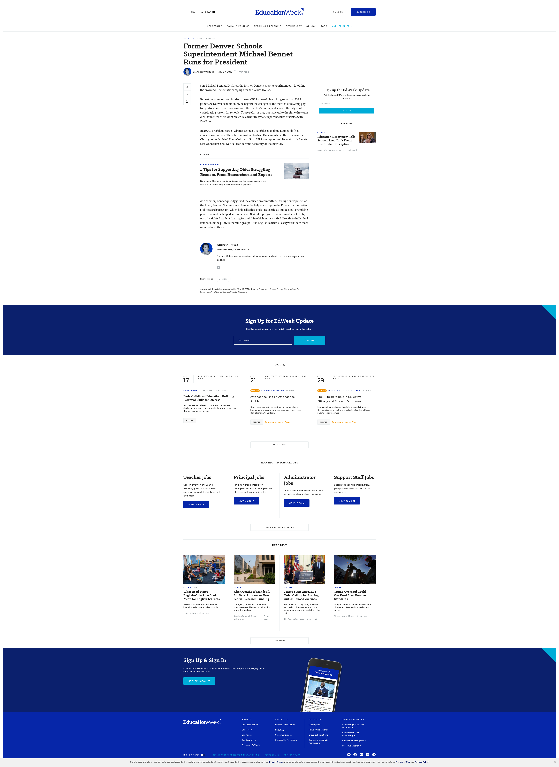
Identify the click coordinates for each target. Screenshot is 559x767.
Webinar (290, 391)
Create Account (199, 681)
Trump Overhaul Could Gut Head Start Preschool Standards (351, 595)
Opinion (311, 26)
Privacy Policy (292, 755)
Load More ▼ (279, 641)
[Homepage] (279, 12)
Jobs (324, 26)
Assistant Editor (224, 250)
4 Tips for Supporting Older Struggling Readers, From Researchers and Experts (236, 172)
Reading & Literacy (210, 164)
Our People (247, 735)
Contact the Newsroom (286, 740)
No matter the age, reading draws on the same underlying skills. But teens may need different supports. (233, 183)
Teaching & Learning (267, 26)
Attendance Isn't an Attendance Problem (272, 399)
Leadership (214, 26)
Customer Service (283, 735)
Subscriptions (315, 725)
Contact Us (281, 719)
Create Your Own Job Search (278, 527)
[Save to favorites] (187, 94)
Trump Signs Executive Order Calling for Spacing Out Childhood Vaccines (301, 595)
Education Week (241, 250)
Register (189, 420)
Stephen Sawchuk (242, 616)
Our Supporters (249, 740)
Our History (247, 730)
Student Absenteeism (272, 391)
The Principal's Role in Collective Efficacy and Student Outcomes (339, 399)
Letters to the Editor (285, 725)
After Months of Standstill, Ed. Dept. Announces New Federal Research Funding (252, 595)
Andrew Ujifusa (205, 71)
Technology (294, 26)
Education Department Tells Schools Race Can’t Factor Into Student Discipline (336, 140)
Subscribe (363, 12)
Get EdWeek (315, 719)
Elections (223, 279)
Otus (354, 422)
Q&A (195, 587)
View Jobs (195, 504)
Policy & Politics (238, 26)
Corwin (288, 422)
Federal (188, 39)
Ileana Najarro (190, 613)
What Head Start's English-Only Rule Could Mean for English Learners (201, 595)
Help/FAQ (279, 730)
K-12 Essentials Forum (215, 390)
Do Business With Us (353, 719)
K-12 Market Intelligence (353, 741)
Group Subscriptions (318, 735)
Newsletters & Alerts (318, 730)
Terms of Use (272, 755)
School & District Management (345, 391)
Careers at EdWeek (251, 745)
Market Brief (341, 26)
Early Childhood (192, 390)
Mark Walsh (322, 150)
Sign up (309, 340)
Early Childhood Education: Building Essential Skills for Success (208, 398)
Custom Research (350, 746)
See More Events (280, 445)
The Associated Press (294, 619)
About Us (246, 719)
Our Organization (250, 725)
